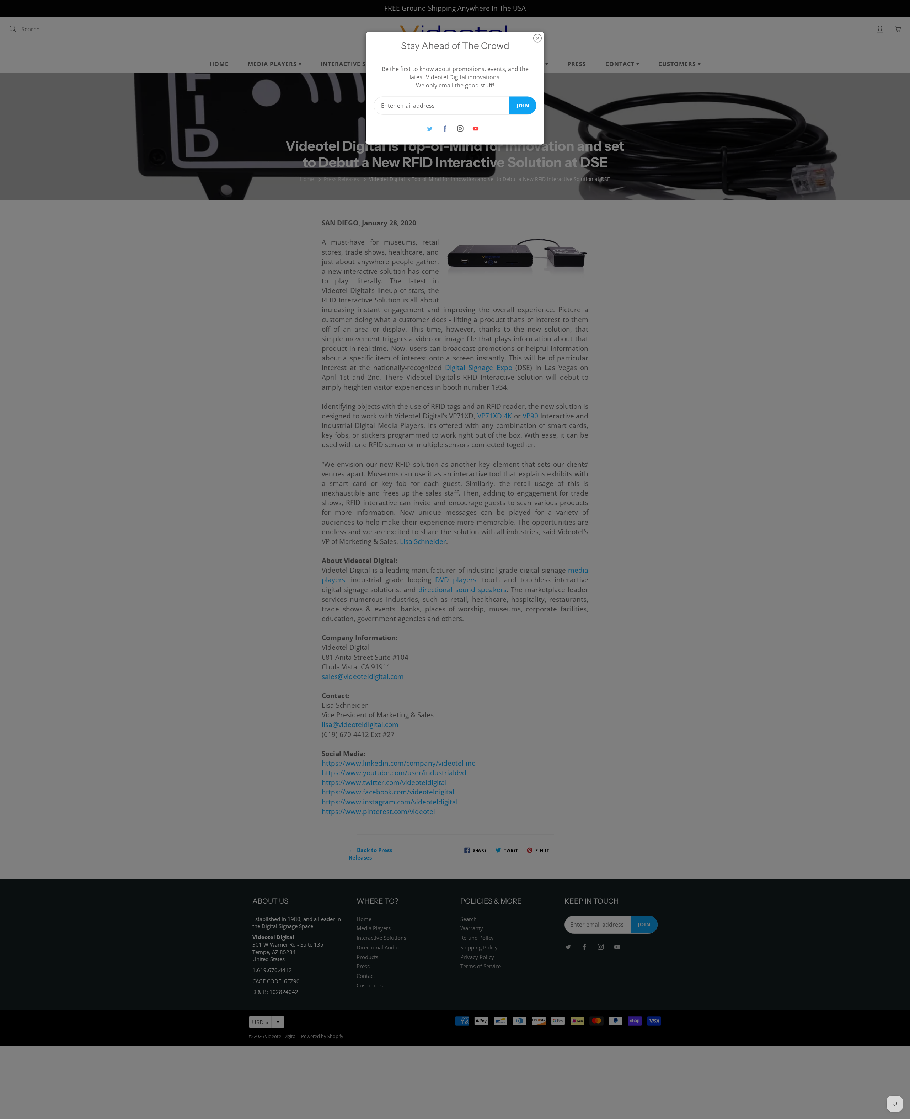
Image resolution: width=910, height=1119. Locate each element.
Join (522, 105)
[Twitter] (429, 128)
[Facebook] (445, 128)
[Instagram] (460, 128)
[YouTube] (475, 128)
